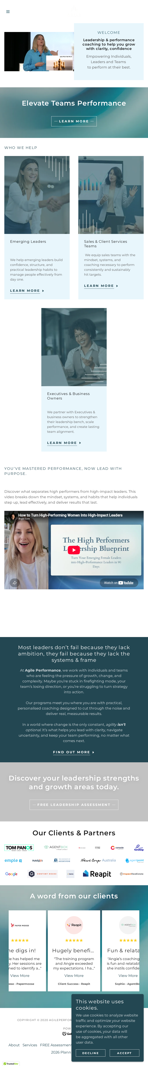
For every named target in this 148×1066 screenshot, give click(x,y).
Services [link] (30, 1045)
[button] (14, 11)
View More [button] (19, 975)
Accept (124, 1053)
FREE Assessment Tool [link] (60, 1045)
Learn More (74, 121)
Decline (90, 1053)
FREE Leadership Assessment (74, 805)
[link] (74, 11)
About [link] (14, 1045)
